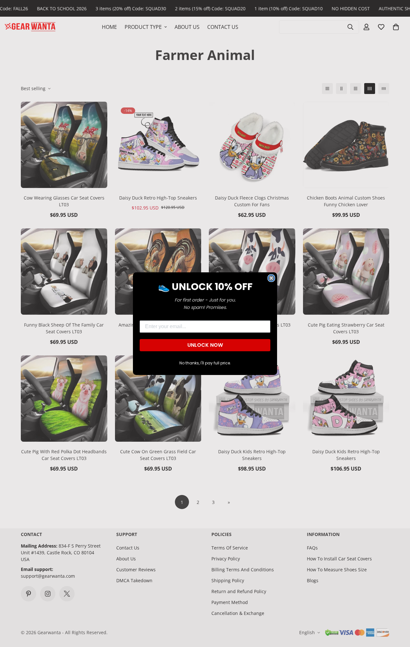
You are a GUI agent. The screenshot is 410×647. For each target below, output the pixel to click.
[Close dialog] (271, 278)
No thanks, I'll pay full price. (205, 363)
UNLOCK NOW (205, 345)
